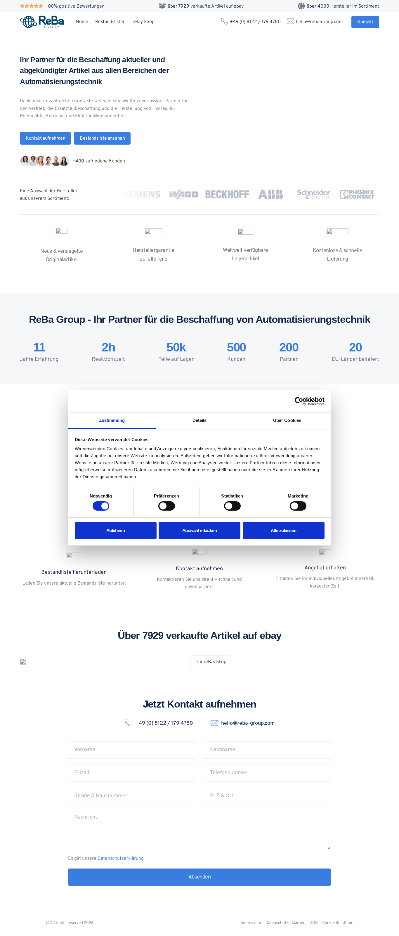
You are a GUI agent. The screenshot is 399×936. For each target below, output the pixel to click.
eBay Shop (144, 22)
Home (82, 22)
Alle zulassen (283, 530)
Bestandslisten (110, 22)
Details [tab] (199, 420)
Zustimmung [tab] (112, 420)
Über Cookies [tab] (287, 420)
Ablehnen (115, 530)
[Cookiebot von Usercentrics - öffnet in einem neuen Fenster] (299, 401)
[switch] (166, 506)
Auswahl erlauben (199, 530)
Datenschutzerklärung (121, 859)
